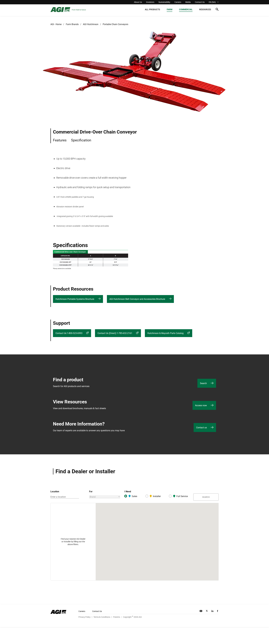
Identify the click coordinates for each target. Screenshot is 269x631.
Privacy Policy (84, 617)
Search (206, 497)
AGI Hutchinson (90, 24)
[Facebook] (218, 611)
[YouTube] (201, 611)
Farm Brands (72, 24)
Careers (177, 2)
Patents (116, 617)
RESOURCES (205, 9)
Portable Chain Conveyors (115, 24)
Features (60, 140)
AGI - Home (56, 24)
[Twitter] (207, 611)
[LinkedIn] (212, 611)
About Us (138, 2)
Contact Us (200, 2)
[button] (217, 10)
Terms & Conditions (101, 617)
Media (188, 2)
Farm (169, 9)
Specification (81, 140)
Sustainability (164, 2)
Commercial (186, 9)
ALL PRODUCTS (152, 9)
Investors (150, 2)
